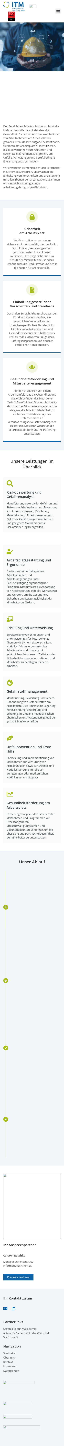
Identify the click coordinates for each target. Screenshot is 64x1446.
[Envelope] (5, 1308)
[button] (58, 11)
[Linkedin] (13, 1308)
